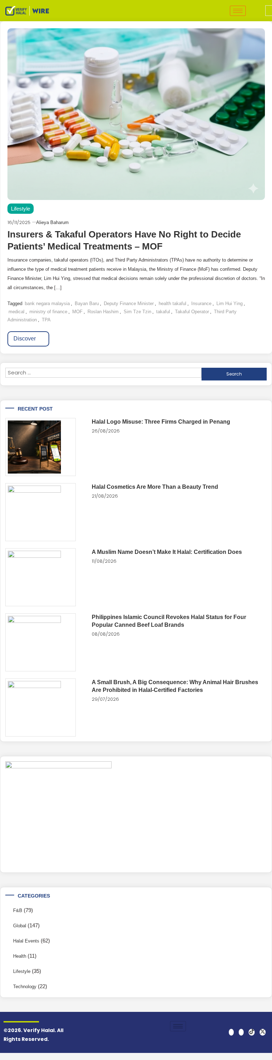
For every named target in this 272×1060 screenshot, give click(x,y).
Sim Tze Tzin (137, 311)
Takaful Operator (192, 311)
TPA (46, 319)
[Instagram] (241, 1032)
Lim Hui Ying (229, 303)
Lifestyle (20, 209)
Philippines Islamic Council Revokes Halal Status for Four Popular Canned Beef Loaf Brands (169, 621)
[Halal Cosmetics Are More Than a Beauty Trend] (40, 512)
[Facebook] (231, 1032)
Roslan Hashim (103, 311)
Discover (25, 339)
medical (16, 311)
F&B (17, 910)
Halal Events (26, 941)
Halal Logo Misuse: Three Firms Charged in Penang (161, 422)
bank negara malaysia (47, 303)
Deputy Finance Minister (129, 303)
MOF (77, 311)
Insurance (201, 303)
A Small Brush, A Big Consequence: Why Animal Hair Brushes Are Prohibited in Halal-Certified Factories (175, 686)
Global (19, 925)
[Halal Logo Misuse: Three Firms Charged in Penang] (40, 447)
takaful (163, 311)
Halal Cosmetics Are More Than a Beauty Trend (155, 487)
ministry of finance (48, 311)
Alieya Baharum (52, 222)
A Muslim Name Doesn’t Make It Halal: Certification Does (167, 552)
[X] (263, 1032)
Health (19, 956)
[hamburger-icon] (238, 11)
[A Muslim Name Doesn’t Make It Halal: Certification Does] (40, 577)
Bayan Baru (87, 303)
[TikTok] (252, 1032)
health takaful (172, 303)
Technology (24, 986)
